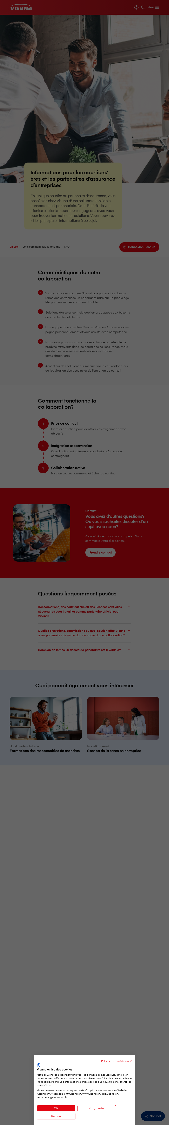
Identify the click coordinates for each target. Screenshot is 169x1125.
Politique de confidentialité (116, 1061)
